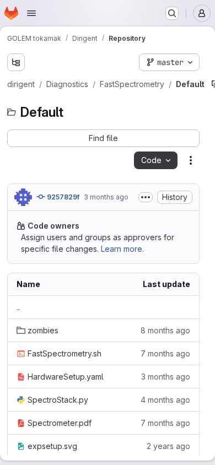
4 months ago (165, 399)
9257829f (62, 197)
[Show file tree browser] (16, 62)
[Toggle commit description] (145, 197)
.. (18, 307)
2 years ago (168, 446)
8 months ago (165, 330)
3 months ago (106, 197)
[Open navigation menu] (31, 13)
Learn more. (122, 248)
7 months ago (165, 353)
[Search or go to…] (172, 13)
